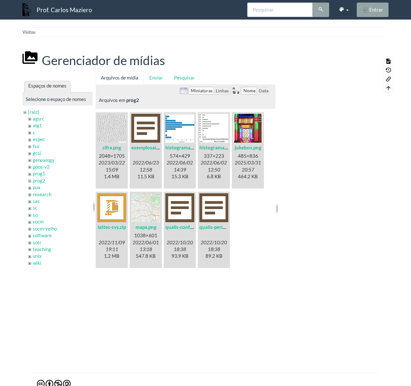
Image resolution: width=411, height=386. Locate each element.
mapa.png (146, 227)
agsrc (38, 119)
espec (39, 139)
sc (35, 208)
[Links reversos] (388, 79)
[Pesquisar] (320, 10)
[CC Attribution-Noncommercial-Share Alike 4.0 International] (54, 383)
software (42, 235)
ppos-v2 (41, 167)
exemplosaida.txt (150, 147)
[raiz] (33, 112)
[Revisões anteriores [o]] (388, 70)
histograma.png (182, 147)
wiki (37, 263)
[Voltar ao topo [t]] (388, 88)
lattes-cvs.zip (112, 227)
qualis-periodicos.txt (221, 227)
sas (36, 201)
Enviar (156, 77)
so (35, 215)
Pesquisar (184, 77)
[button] (344, 9)
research (42, 194)
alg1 (37, 125)
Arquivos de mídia (119, 77)
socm (38, 221)
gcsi (37, 153)
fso (36, 146)
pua (36, 187)
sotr (37, 242)
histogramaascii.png (221, 147)
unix (37, 256)
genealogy (44, 160)
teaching (42, 249)
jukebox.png (248, 147)
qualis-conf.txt (181, 227)
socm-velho (45, 228)
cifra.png (111, 147)
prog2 (39, 180)
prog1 (39, 173)
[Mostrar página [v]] (388, 61)
